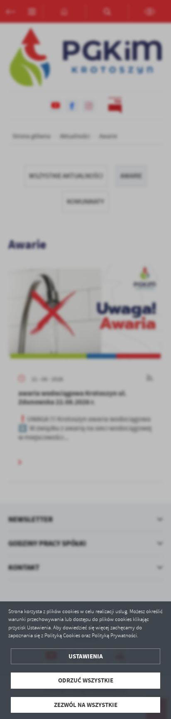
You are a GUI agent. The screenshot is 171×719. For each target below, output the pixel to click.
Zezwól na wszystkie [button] (85, 705)
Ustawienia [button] (85, 656)
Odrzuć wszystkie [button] (85, 680)
